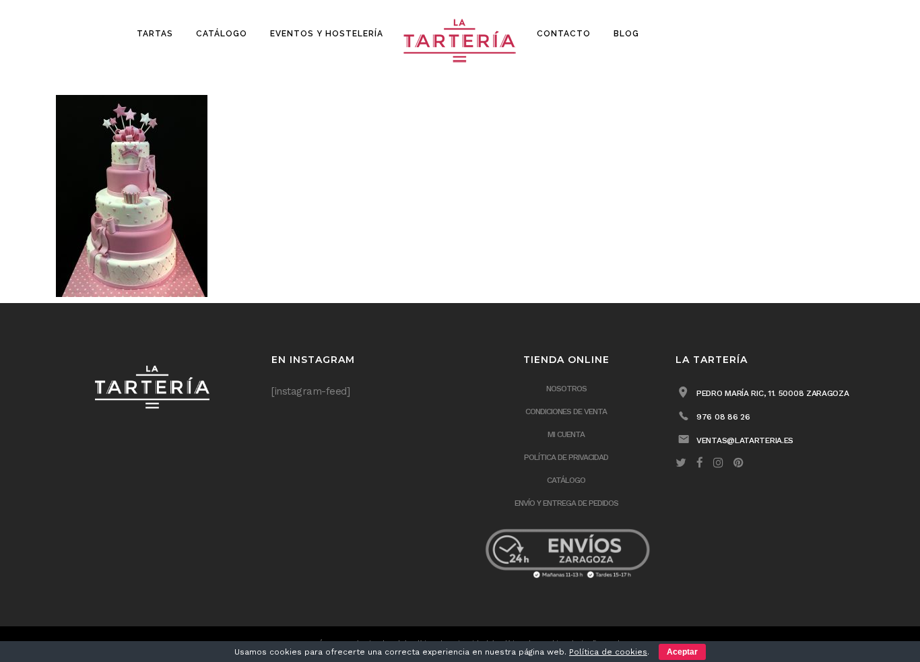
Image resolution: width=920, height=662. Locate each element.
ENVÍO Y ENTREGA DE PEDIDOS (566, 503)
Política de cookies (608, 652)
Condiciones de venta (566, 411)
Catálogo (566, 480)
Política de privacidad (566, 457)
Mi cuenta (566, 434)
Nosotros (566, 388)
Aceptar (682, 652)
